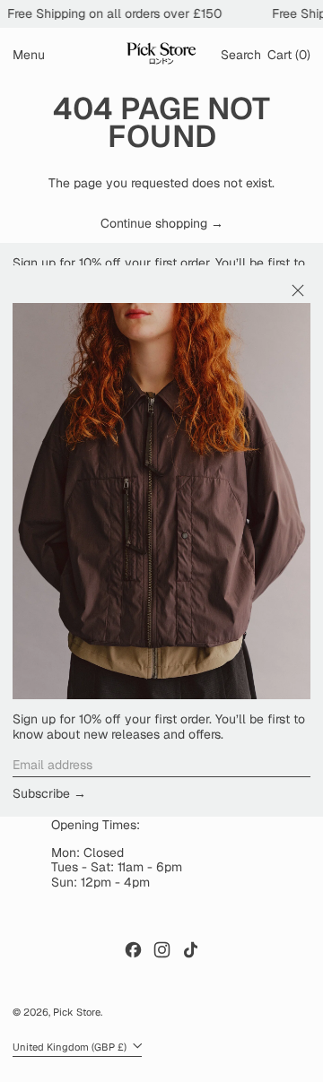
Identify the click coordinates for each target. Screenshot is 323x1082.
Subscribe (41, 793)
